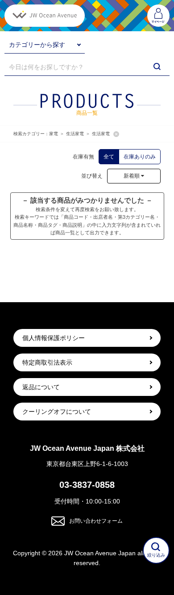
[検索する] (157, 66)
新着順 (132, 176)
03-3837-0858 (87, 485)
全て (109, 157)
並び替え (89, 176)
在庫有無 (83, 156)
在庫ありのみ (140, 157)
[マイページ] (158, 15)
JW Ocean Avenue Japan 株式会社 (87, 448)
